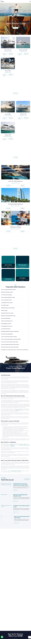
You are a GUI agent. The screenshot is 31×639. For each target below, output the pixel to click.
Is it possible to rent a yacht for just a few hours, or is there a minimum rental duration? (14, 349)
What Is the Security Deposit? (5, 318)
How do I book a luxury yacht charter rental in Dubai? (9, 341)
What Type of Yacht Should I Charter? (7, 292)
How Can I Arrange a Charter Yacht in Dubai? (8, 289)
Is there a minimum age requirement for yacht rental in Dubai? (11, 339)
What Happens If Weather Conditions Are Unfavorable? (9, 331)
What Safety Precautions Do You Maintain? (7, 307)
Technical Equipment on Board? (6, 323)
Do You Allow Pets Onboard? (5, 328)
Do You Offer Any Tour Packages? (6, 294)
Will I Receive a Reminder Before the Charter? (8, 315)
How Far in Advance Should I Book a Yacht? (8, 297)
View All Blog (26, 479)
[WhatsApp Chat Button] (2, 637)
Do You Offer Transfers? (5, 305)
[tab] (15, 289)
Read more (15, 490)
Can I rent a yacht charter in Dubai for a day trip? (9, 336)
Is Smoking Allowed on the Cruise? (6, 326)
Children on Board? (4, 310)
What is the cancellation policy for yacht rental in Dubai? (10, 344)
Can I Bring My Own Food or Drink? (7, 302)
